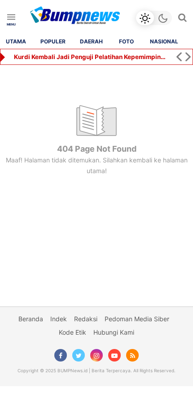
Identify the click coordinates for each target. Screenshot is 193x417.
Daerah (91, 41)
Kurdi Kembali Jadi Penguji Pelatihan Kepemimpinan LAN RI (91, 56)
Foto (126, 41)
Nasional (164, 41)
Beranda (30, 319)
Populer (53, 41)
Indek (58, 319)
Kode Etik (72, 332)
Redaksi (85, 319)
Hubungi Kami (113, 332)
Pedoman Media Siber (137, 319)
